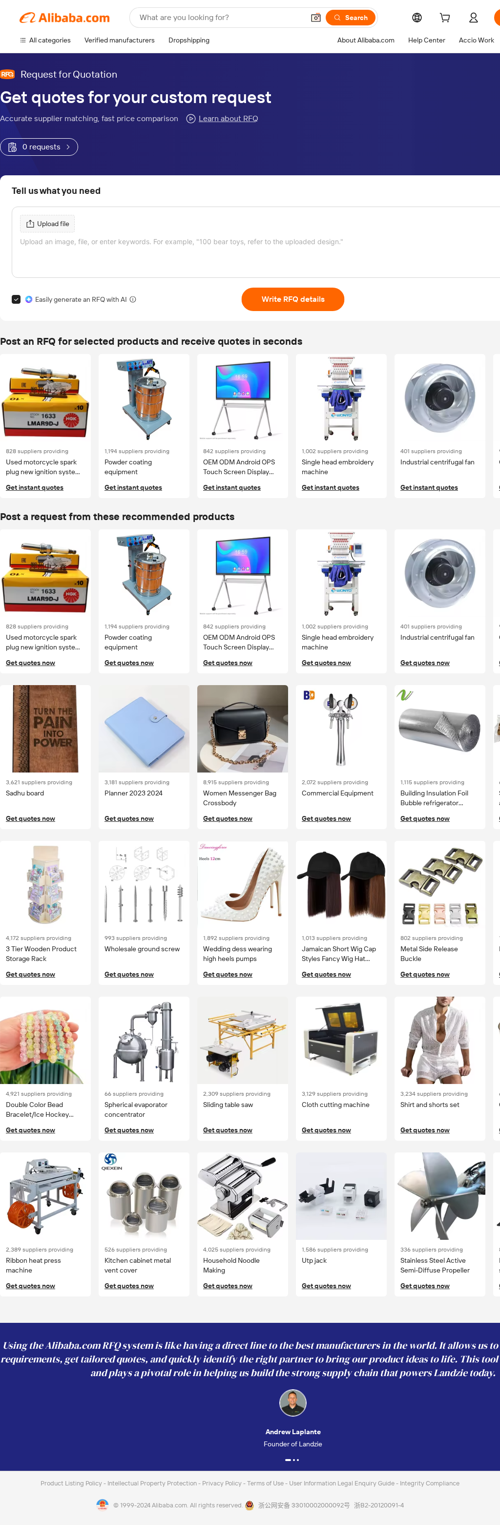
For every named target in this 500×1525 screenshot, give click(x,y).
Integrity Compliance (429, 1483)
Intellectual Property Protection (152, 1483)
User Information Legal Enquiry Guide (342, 1483)
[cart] (446, 19)
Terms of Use (266, 1483)
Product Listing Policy (72, 1483)
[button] (316, 17)
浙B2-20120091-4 (379, 1505)
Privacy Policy (222, 1483)
